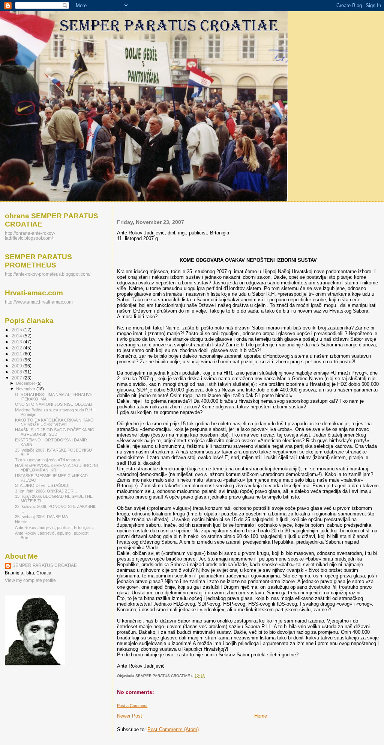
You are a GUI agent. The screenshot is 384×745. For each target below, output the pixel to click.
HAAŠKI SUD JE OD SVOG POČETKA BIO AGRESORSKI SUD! (54, 432)
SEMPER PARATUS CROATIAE (44, 565)
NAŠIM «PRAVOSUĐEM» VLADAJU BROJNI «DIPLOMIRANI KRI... (56, 467)
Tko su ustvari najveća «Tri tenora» (47, 460)
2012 (17, 347)
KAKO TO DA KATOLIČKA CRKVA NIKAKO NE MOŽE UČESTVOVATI (54, 422)
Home (260, 716)
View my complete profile (30, 580)
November (26, 389)
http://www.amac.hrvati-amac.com (39, 301)
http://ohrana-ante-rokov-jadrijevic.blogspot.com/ (30, 235)
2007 (17, 377)
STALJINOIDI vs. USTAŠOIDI (42, 485)
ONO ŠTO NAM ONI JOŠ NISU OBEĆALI (53, 404)
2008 (17, 371)
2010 (17, 359)
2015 (17, 329)
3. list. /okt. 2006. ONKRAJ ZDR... (46, 491)
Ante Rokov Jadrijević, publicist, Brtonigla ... (54, 527)
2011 (17, 353)
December (26, 383)
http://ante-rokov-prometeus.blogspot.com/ (47, 274)
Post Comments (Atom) (173, 729)
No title (21, 522)
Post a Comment (132, 705)
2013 (17, 341)
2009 (17, 365)
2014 (17, 335)
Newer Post (129, 716)
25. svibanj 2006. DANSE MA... (43, 516)
